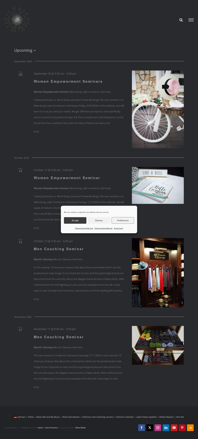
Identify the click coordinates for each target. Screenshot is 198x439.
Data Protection (51, 427)
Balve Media (81, 427)
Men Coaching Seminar (59, 248)
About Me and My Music (48, 417)
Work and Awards (71, 417)
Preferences (123, 220)
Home (31, 417)
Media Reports (166, 417)
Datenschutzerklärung (84, 228)
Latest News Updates (146, 417)
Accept (75, 220)
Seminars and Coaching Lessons (97, 417)
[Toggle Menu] (191, 20)
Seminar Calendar (125, 417)
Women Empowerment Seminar (67, 177)
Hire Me (180, 417)
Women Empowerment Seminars (68, 81)
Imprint (40, 427)
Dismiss (99, 220)
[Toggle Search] (181, 20)
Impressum (118, 228)
